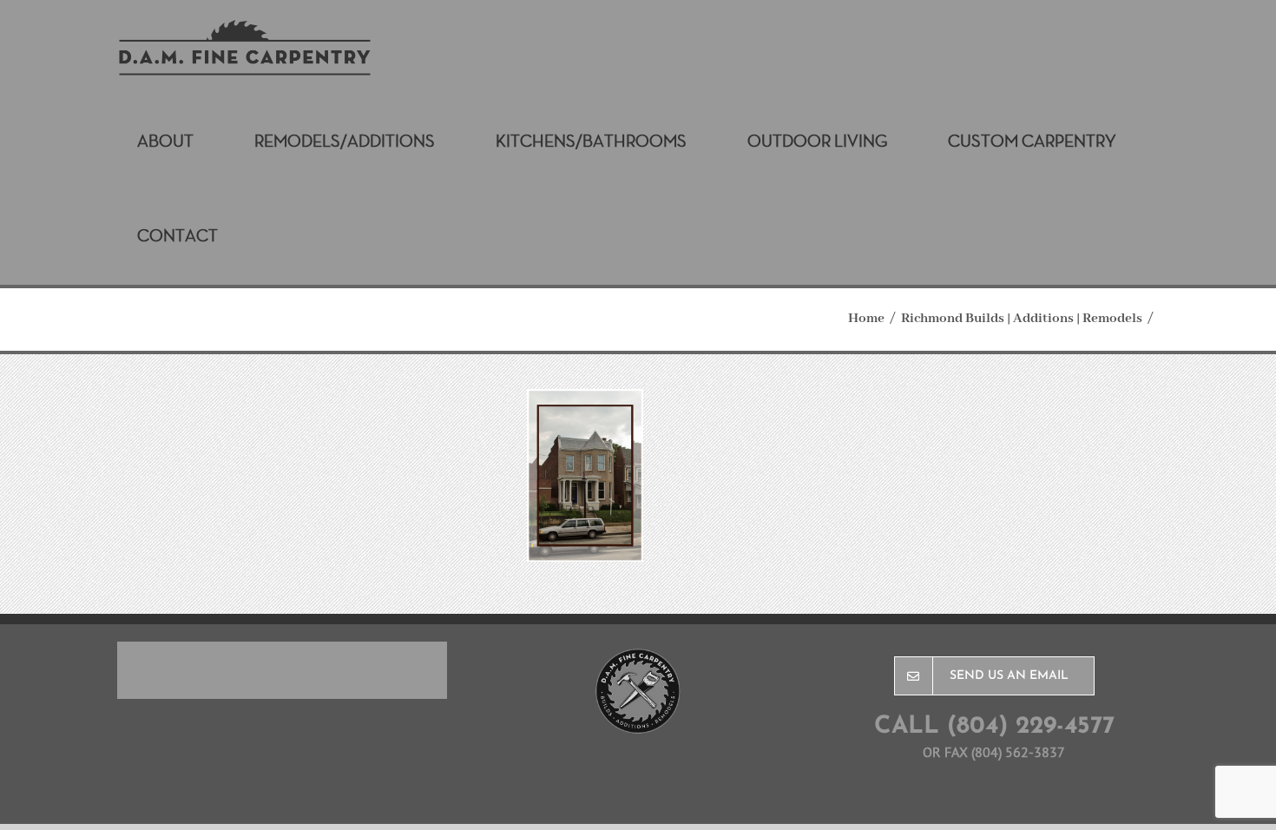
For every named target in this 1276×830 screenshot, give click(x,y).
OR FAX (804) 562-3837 (994, 752)
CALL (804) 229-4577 (994, 727)
